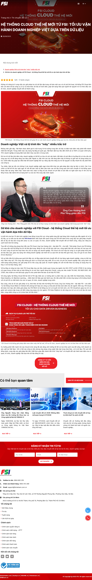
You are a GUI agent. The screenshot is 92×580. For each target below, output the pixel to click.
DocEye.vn (16, 575)
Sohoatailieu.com (6, 575)
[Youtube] (7, 556)
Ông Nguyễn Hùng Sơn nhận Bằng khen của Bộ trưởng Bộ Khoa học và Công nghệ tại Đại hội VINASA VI (77, 415)
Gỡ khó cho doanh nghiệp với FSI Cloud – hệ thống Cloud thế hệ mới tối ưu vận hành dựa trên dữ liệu (37, 72)
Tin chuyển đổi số (19, 18)
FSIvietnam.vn (34, 575)
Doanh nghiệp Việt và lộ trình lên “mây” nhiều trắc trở (22, 69)
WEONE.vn (24, 575)
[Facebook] (2, 556)
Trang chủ (5, 18)
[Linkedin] (12, 556)
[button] (78, 3)
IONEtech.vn (4, 577)
